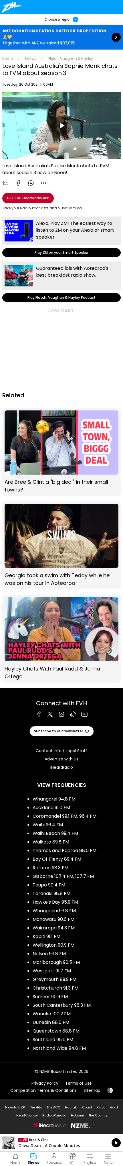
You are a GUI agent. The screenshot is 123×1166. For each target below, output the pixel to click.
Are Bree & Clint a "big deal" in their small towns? (61, 452)
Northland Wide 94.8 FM (59, 1048)
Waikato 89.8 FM (51, 842)
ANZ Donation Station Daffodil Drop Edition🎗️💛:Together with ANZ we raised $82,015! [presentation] (61, 37)
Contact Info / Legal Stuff (61, 751)
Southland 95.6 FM (53, 1039)
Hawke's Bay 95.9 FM (55, 902)
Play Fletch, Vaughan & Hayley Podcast (61, 281)
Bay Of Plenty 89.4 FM (57, 859)
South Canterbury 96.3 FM (62, 1005)
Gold (114, 1107)
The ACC (53, 1107)
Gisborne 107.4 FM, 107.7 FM (63, 876)
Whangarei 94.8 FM (54, 799)
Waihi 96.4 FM (48, 824)
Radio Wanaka (54, 1115)
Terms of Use (78, 1083)
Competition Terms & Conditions (43, 1090)
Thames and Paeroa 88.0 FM (64, 850)
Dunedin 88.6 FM (51, 1022)
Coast (87, 1107)
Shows (30, 58)
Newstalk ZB (15, 1107)
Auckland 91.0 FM (51, 807)
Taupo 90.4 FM (49, 885)
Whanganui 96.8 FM (54, 910)
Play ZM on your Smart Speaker (61, 237)
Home (7, 58)
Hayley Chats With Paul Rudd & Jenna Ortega (61, 639)
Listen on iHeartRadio (61, 1142)
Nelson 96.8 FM (49, 953)
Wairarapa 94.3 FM (54, 928)
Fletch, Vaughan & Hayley (70, 58)
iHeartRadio (61, 767)
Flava (101, 1107)
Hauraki (71, 1107)
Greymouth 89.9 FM (54, 979)
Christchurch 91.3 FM (55, 988)
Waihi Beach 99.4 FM (55, 833)
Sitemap (92, 1090)
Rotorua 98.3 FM (50, 867)
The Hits (35, 1107)
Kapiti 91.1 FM (46, 936)
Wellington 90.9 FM (53, 945)
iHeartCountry (26, 1115)
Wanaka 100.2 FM (52, 1013)
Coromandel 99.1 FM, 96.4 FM (64, 816)
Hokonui (77, 1115)
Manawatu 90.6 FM (53, 919)
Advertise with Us (61, 759)
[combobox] (43, 183)
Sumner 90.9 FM (50, 996)
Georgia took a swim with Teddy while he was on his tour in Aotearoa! (61, 545)
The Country (98, 1115)
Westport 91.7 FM (52, 971)
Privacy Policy (44, 1083)
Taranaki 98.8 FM (51, 893)
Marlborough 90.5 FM (56, 962)
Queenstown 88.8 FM (56, 1031)
